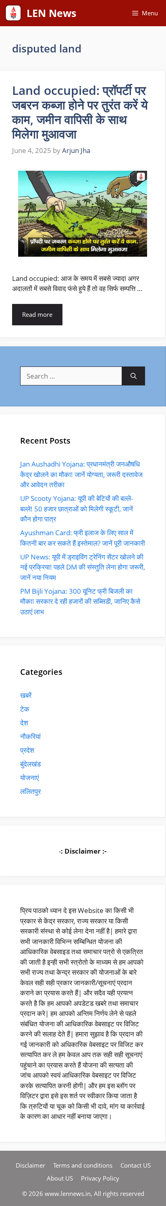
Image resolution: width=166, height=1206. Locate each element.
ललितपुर (30, 791)
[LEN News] (13, 13)
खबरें (25, 695)
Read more (37, 314)
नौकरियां (30, 736)
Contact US (135, 1165)
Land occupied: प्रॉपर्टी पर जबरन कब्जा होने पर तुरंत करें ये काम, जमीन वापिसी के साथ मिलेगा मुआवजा (80, 112)
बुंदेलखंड (30, 763)
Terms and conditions (82, 1165)
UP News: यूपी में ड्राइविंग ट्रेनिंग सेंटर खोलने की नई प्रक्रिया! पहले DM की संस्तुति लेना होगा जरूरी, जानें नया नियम (82, 567)
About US (60, 1178)
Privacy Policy (100, 1178)
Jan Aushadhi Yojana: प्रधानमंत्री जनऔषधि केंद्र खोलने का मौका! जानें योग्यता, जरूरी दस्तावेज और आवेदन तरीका (81, 474)
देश (24, 722)
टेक (24, 709)
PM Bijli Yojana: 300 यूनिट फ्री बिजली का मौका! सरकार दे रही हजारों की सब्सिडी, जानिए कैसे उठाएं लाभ (80, 601)
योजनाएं (29, 777)
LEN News (51, 13)
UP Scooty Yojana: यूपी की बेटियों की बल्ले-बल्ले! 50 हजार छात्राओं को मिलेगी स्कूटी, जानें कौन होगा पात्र (76, 508)
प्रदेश (27, 750)
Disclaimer (30, 1165)
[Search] (133, 376)
